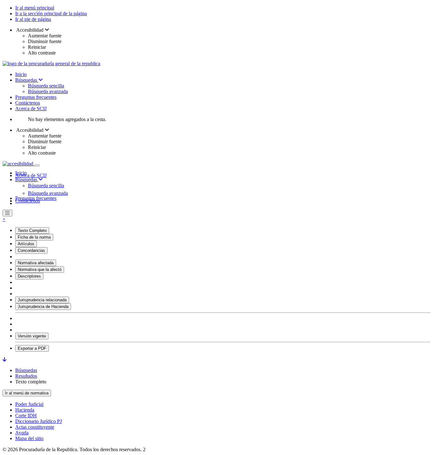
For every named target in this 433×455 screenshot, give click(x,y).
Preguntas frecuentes (35, 97)
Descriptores (29, 276)
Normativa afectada (36, 262)
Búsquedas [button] (26, 179)
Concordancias (31, 250)
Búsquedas (26, 80)
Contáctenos (27, 103)
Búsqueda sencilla (46, 85)
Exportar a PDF (32, 348)
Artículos (26, 243)
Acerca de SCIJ (31, 108)
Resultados (26, 376)
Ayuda (22, 432)
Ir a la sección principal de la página (51, 13)
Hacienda (24, 410)
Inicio (21, 74)
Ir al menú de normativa (26, 393)
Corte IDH (26, 415)
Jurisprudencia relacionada (42, 300)
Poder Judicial (29, 404)
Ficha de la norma (34, 237)
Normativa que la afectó (39, 269)
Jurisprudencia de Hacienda (43, 306)
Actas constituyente (34, 427)
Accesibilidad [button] (30, 30)
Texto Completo (32, 230)
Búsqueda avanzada (48, 91)
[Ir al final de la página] (4, 359)
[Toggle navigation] (37, 165)
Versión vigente (32, 336)
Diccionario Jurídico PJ (38, 421)
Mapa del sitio (29, 438)
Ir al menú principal (34, 7)
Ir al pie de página (33, 19)
